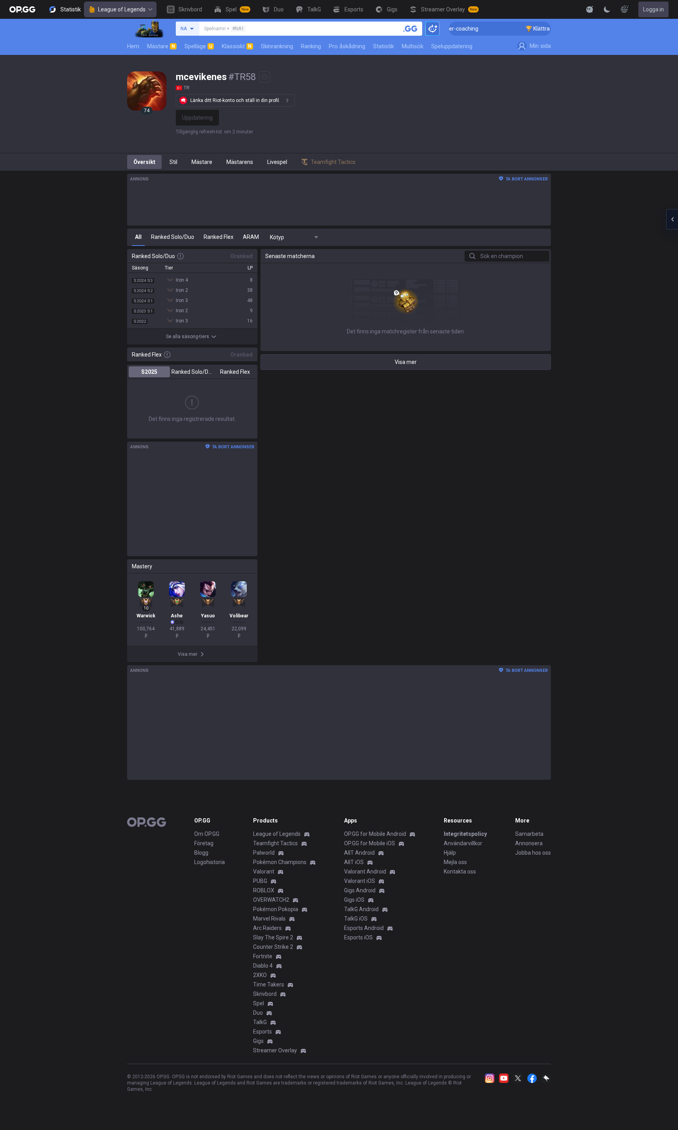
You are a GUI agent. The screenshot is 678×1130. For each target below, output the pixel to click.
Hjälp (450, 853)
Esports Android (364, 928)
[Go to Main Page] (22, 9)
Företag (203, 843)
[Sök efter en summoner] (410, 29)
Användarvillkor (463, 843)
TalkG (260, 1022)
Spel (258, 1003)
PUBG (260, 881)
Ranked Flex (235, 372)
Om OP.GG (206, 834)
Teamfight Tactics (275, 843)
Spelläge (198, 46)
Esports (262, 1031)
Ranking (311, 46)
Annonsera (529, 843)
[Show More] (590, 9)
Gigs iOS (354, 900)
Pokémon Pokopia (275, 909)
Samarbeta (529, 834)
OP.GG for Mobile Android (375, 834)
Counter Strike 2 (273, 947)
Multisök (412, 46)
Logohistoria (209, 862)
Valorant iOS (359, 881)
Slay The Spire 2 (273, 937)
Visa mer (406, 362)
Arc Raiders (267, 928)
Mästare (161, 46)
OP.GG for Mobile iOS (369, 843)
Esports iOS (358, 937)
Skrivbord (265, 994)
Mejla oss (455, 862)
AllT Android (359, 853)
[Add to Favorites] (264, 76)
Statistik (383, 46)
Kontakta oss (460, 871)
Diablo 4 (263, 966)
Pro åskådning (347, 46)
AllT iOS (354, 862)
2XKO (260, 975)
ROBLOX (263, 890)
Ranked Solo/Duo (192, 372)
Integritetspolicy (465, 834)
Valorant (263, 871)
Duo (258, 1013)
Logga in (653, 9)
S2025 (149, 372)
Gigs (258, 1041)
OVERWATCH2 (271, 900)
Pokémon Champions (279, 862)
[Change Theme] (607, 9)
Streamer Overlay (275, 1050)
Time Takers (268, 984)
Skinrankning (277, 46)
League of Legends (122, 9)
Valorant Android (365, 871)
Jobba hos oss (533, 853)
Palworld (264, 853)
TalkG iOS (356, 918)
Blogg (201, 853)
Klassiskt (237, 46)
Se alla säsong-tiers (187, 336)
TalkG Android (361, 909)
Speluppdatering (451, 46)
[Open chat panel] (672, 219)
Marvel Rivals (269, 918)
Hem (133, 46)
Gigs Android (359, 890)
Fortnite (262, 956)
